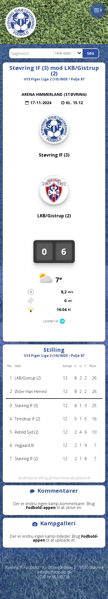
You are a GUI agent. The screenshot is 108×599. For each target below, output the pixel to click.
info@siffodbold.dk (54, 572)
